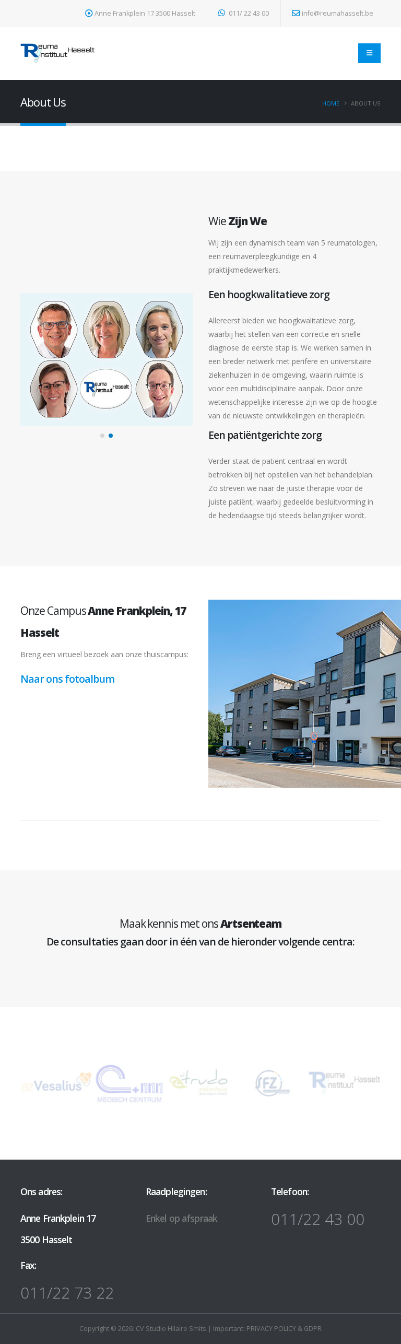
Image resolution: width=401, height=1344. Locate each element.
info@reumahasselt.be (337, 13)
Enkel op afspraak (181, 1218)
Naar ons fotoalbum (67, 679)
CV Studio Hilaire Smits (170, 1328)
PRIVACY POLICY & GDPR (284, 1328)
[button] (102, 435)
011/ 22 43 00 (248, 13)
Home (330, 103)
